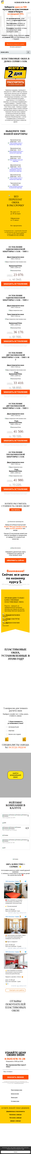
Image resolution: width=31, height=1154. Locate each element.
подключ (10, 280)
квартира (11, 730)
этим (23, 1148)
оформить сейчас (15, 560)
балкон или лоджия (15, 734)
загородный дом (14, 727)
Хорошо (15, 1152)
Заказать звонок (15, 1077)
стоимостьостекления (10, 275)
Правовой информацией (19, 1083)
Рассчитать (15, 82)
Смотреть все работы (16, 990)
